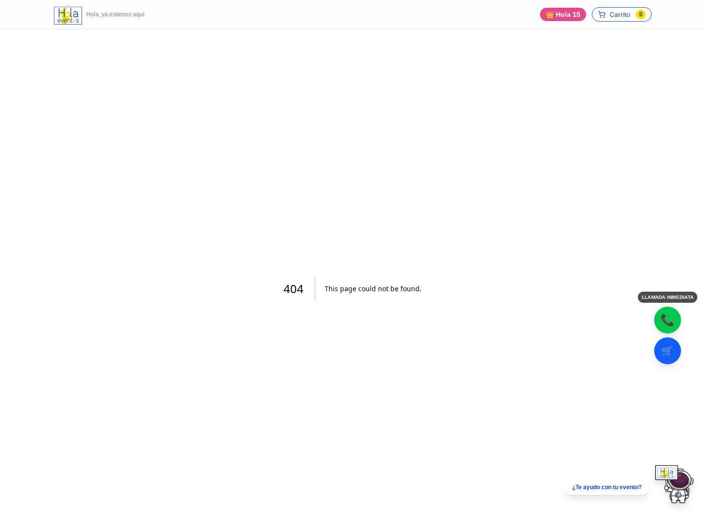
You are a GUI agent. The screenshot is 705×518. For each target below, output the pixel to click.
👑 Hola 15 (563, 14)
